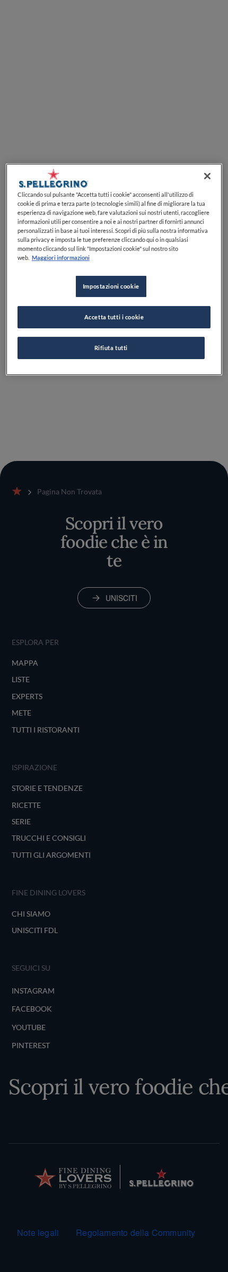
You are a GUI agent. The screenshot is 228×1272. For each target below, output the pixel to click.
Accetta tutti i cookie (114, 316)
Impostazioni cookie (111, 286)
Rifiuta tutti (111, 347)
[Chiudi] (207, 176)
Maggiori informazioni (61, 257)
